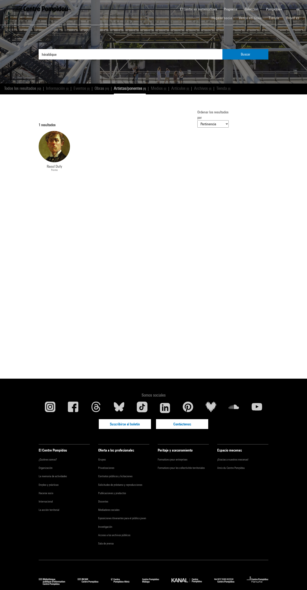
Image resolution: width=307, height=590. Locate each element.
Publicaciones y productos (112, 493)
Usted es (293, 18)
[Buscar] (289, 7)
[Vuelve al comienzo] (297, 580)
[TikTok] (142, 408)
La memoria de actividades (53, 476)
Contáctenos (182, 424)
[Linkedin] (165, 408)
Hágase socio (224, 17)
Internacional (46, 501)
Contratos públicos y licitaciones (115, 476)
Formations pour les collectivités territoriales (181, 467)
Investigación (105, 526)
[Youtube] (256, 408)
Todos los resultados (22, 88)
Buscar (245, 54)
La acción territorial (49, 509)
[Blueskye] (119, 408)
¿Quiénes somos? (48, 459)
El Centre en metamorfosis (200, 9)
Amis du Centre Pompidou (231, 467)
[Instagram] (50, 408)
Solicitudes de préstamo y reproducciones (120, 484)
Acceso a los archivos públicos (114, 535)
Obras (102, 88)
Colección (252, 9)
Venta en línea (250, 18)
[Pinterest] (187, 408)
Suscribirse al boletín (125, 424)
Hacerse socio (46, 493)
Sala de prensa (106, 543)
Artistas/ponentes (130, 88)
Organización (46, 467)
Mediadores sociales (108, 509)
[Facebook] (73, 408)
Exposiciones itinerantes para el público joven (122, 518)
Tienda (276, 17)
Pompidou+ (274, 9)
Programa (231, 9)
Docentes (103, 501)
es (298, 9)
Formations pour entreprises (172, 459)
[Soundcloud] (233, 408)
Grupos (102, 459)
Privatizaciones (106, 467)
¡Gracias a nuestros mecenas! (232, 459)
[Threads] (96, 408)
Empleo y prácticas (48, 484)
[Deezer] (210, 408)
